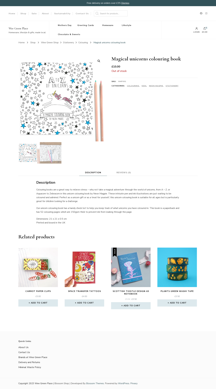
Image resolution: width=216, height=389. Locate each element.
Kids (144, 86)
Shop (23, 13)
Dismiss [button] (125, 3)
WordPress (123, 383)
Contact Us (82, 13)
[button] (99, 61)
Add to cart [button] (39, 302)
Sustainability (62, 13)
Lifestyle (126, 25)
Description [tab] (93, 172)
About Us (23, 347)
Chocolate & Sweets (69, 34)
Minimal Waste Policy (29, 367)
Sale (34, 13)
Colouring (133, 86)
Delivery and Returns (29, 362)
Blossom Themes (95, 383)
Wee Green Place (18, 28)
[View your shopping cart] (205, 29)
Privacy (134, 383)
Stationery (172, 86)
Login (196, 32)
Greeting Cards (85, 25)
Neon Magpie (156, 86)
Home (12, 13)
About (45, 13)
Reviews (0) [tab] (124, 172)
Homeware (107, 25)
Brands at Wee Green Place (32, 357)
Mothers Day (65, 25)
